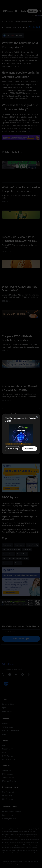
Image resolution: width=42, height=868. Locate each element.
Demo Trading (13, 448)
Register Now (29, 449)
